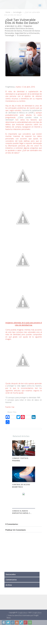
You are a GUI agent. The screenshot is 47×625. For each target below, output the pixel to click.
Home (7, 12)
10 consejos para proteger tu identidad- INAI (22, 397)
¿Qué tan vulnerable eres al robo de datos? (22, 21)
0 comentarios (23, 35)
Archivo (9, 585)
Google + (25, 622)
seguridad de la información (27, 33)
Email (30, 622)
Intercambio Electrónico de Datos (19, 28)
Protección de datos (13, 31)
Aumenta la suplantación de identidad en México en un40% (23, 111)
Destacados (11, 574)
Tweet (8, 622)
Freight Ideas (22, 612)
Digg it (12, 622)
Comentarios (11, 580)
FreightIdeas (10, 87)
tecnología (17, 12)
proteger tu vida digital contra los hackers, (24, 386)
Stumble (17, 622)
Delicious (21, 622)
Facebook (4, 622)
